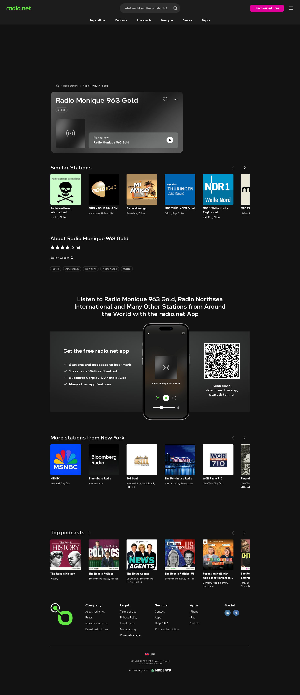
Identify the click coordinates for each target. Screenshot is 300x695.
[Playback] (170, 140)
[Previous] (233, 166)
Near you (167, 20)
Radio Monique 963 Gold (111, 142)
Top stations (98, 20)
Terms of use (128, 611)
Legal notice (127, 623)
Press (89, 617)
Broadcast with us (96, 629)
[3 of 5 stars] (62, 247)
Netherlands (110, 269)
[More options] (175, 99)
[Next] (245, 166)
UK (152, 654)
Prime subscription (167, 629)
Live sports (144, 20)
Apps (158, 617)
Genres (187, 20)
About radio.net (95, 611)
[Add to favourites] (165, 99)
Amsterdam (72, 269)
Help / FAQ (161, 623)
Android (195, 623)
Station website (60, 257)
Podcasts (121, 20)
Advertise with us (96, 623)
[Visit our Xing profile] (236, 613)
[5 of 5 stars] (72, 247)
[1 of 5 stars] (52, 247)
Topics (206, 20)
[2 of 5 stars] (57, 247)
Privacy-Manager (130, 635)
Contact (160, 611)
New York (90, 269)
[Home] (57, 85)
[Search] (175, 8)
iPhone (194, 611)
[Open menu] (291, 8)
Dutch (55, 269)
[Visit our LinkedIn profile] (227, 613)
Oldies (61, 110)
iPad (192, 617)
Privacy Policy (128, 617)
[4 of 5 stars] (67, 247)
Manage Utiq (128, 629)
